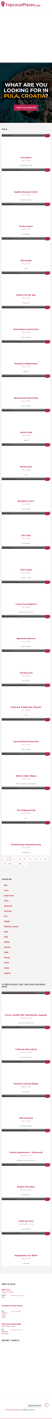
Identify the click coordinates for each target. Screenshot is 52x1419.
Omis (23, 1121)
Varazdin (23, 1018)
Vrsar (6, 963)
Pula (23, 160)
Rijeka (7, 942)
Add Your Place (34, 1406)
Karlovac (8, 906)
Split (6, 952)
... (15, 864)
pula (11, 96)
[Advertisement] (26, 35)
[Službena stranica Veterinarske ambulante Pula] (26, 822)
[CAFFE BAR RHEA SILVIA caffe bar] (26, 1027)
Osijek (7, 921)
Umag (7, 958)
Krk (5, 916)
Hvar (6, 901)
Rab (6, 937)
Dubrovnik (9, 896)
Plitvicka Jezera (11, 927)
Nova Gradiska (23, 1224)
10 (10, 864)
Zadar (6, 968)
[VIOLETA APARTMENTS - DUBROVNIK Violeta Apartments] (26, 1130)
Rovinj (7, 947)
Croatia (33, 96)
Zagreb (7, 973)
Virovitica (23, 1190)
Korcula (7, 911)
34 (20, 864)
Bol (5, 885)
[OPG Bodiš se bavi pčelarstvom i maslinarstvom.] (26, 238)
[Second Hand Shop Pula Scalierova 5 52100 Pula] (26, 719)
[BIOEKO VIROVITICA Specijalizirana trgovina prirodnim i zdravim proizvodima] (26, 1164)
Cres (6, 890)
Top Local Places (13, 1410)
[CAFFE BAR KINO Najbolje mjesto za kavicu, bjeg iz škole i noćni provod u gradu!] (26, 1199)
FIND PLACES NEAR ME (26, 108)
